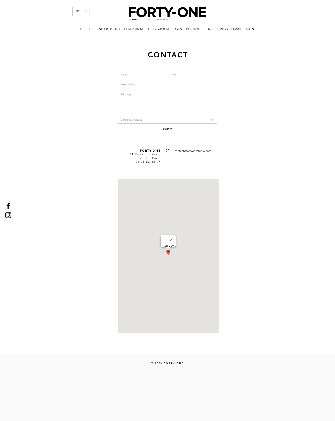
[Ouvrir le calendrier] (211, 119)
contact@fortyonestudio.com (192, 151)
